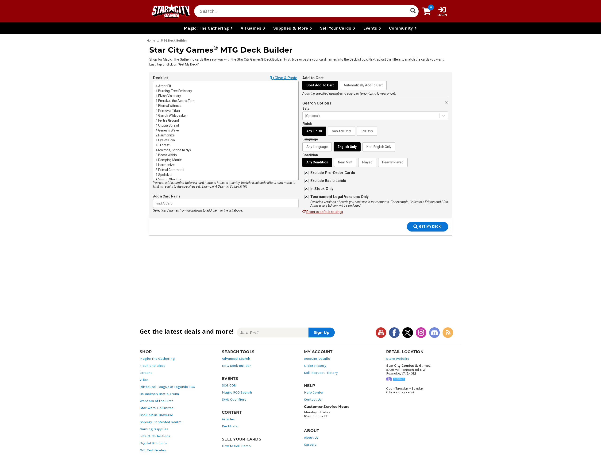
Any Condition (317, 162)
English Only (347, 147)
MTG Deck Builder (236, 366)
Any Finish (314, 131)
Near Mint (345, 162)
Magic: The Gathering (157, 359)
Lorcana (146, 373)
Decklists (230, 426)
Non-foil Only (341, 131)
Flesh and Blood (153, 366)
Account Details (317, 359)
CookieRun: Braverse (156, 415)
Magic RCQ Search (237, 392)
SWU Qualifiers (234, 400)
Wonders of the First (156, 401)
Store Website (397, 359)
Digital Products (153, 443)
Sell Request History (321, 373)
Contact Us (313, 400)
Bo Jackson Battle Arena (159, 394)
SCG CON (229, 385)
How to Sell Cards (236, 446)
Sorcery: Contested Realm (160, 422)
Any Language (317, 147)
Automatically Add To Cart (363, 85)
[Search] (413, 11)
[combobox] (305, 115)
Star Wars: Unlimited (157, 408)
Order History (315, 366)
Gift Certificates (153, 450)
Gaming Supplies (154, 429)
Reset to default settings (324, 212)
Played (367, 162)
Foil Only (367, 131)
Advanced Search (236, 359)
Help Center (314, 392)
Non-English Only (378, 147)
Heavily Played (393, 162)
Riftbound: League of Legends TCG (167, 387)
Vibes (144, 380)
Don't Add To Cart (320, 85)
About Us (311, 438)
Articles (228, 419)
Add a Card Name (166, 196)
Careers (310, 445)
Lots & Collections (155, 436)
